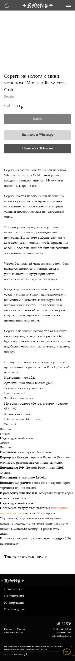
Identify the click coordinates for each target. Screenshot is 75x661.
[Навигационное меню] (68, 5)
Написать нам (64, 633)
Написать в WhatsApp (38, 134)
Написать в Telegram (37, 148)
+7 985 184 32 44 (62, 629)
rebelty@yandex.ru (61, 636)
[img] (58, 623)
